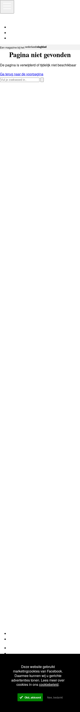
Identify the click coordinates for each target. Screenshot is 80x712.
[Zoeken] (42, 80)
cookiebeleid (48, 684)
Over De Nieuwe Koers (26, 647)
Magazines (17, 639)
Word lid (15, 633)
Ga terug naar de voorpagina (21, 74)
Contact (14, 653)
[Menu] (7, 7)
